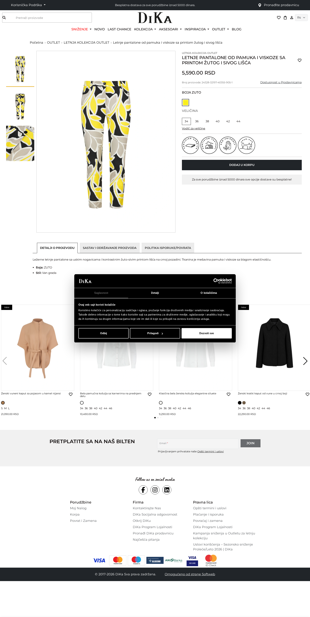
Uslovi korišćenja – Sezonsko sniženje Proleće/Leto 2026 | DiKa (223, 546)
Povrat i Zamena (83, 521)
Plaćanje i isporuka (208, 514)
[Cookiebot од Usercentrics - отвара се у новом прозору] (216, 281)
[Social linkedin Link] (166, 489)
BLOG (236, 29)
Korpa (75, 514)
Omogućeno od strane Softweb (190, 574)
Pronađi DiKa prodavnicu (153, 533)
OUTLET (53, 43)
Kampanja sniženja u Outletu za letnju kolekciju (224, 535)
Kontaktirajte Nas (147, 508)
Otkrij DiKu (142, 521)
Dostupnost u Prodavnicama (281, 82)
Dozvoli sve (206, 333)
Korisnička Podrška (27, 5)
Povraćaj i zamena (208, 521)
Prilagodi (153, 333)
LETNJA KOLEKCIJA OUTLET (86, 43)
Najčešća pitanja (146, 540)
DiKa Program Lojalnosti (152, 527)
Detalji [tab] (155, 292)
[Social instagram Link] (155, 489)
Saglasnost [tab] (101, 292)
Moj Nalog (78, 508)
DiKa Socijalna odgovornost (155, 514)
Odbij (103, 333)
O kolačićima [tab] (209, 292)
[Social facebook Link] (143, 489)
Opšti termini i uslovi (210, 451)
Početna (36, 43)
